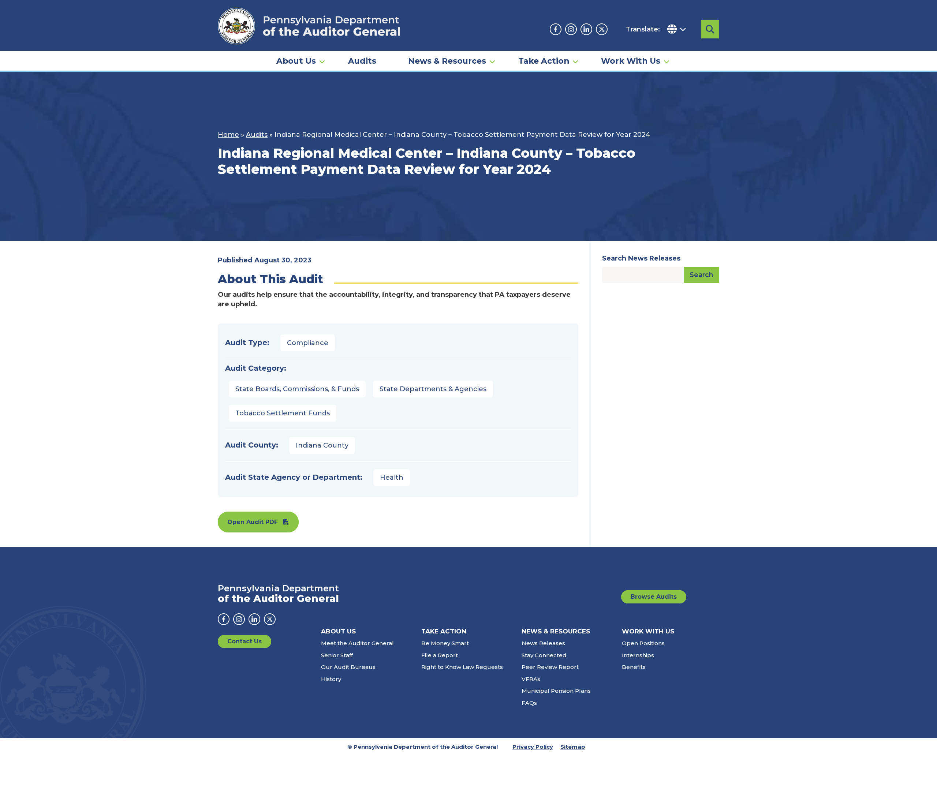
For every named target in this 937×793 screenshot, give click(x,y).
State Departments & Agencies (433, 389)
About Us (296, 61)
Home (228, 135)
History (331, 679)
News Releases (543, 643)
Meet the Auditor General (357, 643)
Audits (362, 61)
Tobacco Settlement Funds (282, 413)
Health (391, 478)
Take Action (543, 61)
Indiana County (322, 445)
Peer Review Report (550, 666)
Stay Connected (544, 655)
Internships (638, 655)
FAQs (529, 702)
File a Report (439, 655)
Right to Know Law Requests (462, 666)
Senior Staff (337, 655)
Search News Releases (641, 258)
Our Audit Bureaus (348, 666)
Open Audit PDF (252, 522)
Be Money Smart (445, 643)
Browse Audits (654, 596)
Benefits (634, 666)
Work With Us (630, 61)
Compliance (307, 343)
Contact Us (244, 641)
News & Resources (447, 61)
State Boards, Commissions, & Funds (297, 389)
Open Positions (643, 643)
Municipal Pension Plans (556, 690)
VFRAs (531, 679)
